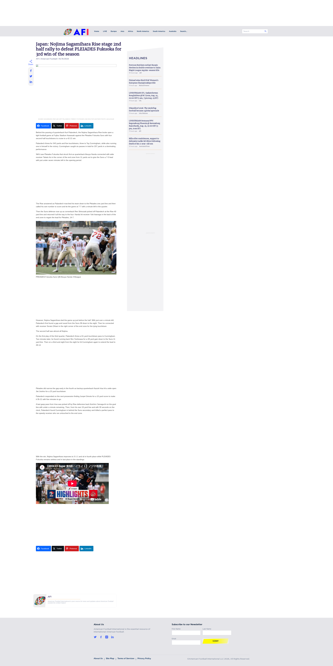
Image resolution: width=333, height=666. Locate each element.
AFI (37, 58)
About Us (98, 658)
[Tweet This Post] (31, 76)
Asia (122, 31)
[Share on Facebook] (31, 69)
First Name (176, 628)
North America (143, 31)
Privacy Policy (144, 658)
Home (96, 31)
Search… (183, 31)
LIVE (105, 31)
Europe (114, 31)
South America (159, 31)
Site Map (110, 658)
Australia (172, 31)
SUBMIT (216, 641)
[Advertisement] (76, 182)
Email (174, 638)
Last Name (207, 628)
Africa (130, 31)
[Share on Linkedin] (31, 82)
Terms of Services (125, 658)
